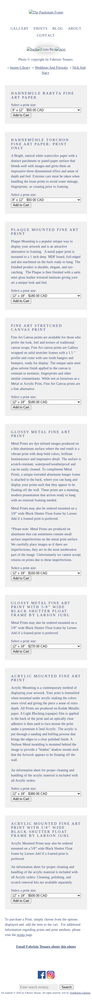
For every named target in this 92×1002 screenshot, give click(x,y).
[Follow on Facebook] (42, 976)
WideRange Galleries (80, 992)
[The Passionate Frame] (46, 12)
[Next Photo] (61, 49)
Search (67, 987)
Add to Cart (21, 115)
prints (21, 935)
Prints (41, 28)
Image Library (20, 67)
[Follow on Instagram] (50, 976)
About (74, 28)
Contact (46, 35)
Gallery (20, 28)
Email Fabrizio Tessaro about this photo (46, 947)
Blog (58, 28)
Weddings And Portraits (51, 67)
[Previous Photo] (32, 49)
